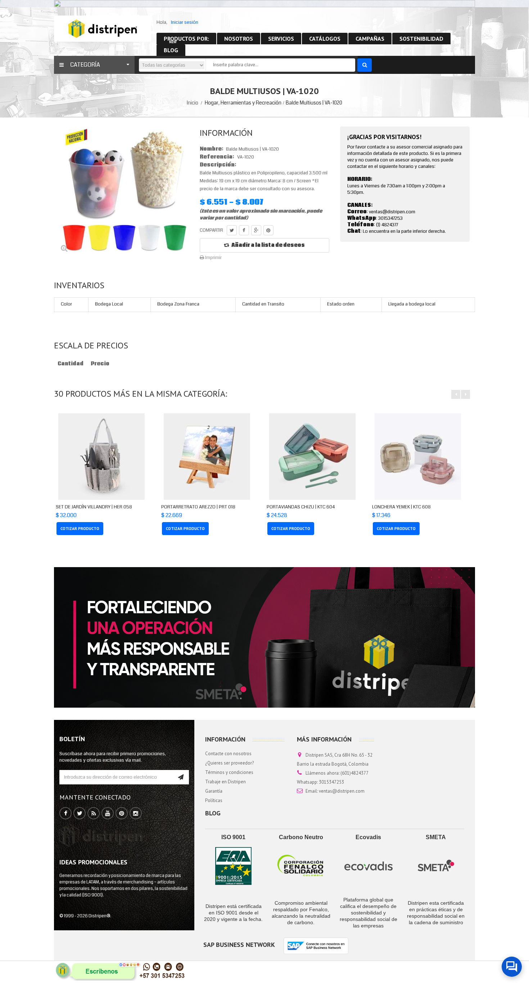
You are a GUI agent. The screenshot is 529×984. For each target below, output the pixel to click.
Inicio (192, 102)
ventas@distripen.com (342, 791)
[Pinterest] (121, 813)
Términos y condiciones (229, 772)
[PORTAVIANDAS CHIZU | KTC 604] (312, 456)
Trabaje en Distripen (225, 782)
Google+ (256, 230)
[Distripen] (102, 28)
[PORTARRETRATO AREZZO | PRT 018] (206, 456)
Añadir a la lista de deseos (268, 245)
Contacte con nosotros (228, 754)
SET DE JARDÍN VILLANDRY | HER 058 (94, 507)
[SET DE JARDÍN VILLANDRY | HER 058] (101, 456)
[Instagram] (135, 813)
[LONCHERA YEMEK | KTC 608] (417, 456)
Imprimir (213, 257)
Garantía (213, 791)
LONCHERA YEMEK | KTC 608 (401, 507)
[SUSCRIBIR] (181, 777)
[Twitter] (79, 813)
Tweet (232, 230)
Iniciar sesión (184, 22)
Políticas (213, 800)
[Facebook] (65, 813)
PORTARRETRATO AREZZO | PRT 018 (198, 507)
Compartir (244, 230)
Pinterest (268, 230)
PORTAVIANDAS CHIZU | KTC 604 (301, 507)
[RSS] (93, 813)
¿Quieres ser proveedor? (229, 763)
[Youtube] (107, 813)
